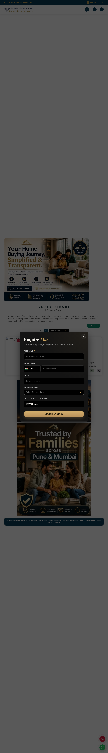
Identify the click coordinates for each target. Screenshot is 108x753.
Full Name (29, 351)
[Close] (83, 336)
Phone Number (31, 363)
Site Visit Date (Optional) (36, 398)
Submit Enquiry (54, 414)
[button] (32, 368)
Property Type (31, 388)
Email (26, 376)
